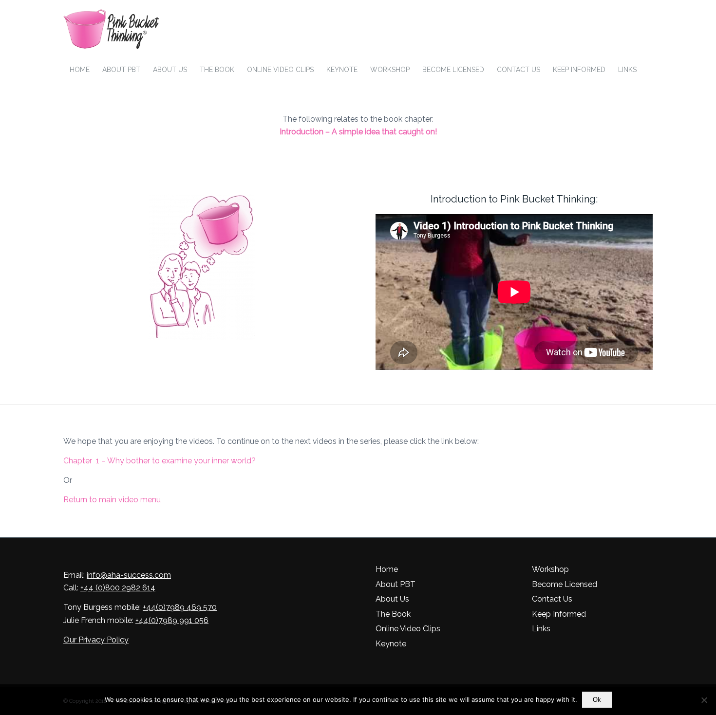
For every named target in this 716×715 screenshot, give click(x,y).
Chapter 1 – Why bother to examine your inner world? (159, 460)
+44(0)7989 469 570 (180, 607)
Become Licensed (564, 584)
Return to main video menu (112, 499)
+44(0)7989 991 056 (171, 620)
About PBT (395, 584)
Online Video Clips (408, 628)
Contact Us (552, 599)
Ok (597, 699)
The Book (393, 614)
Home (387, 569)
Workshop (550, 569)
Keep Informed (559, 614)
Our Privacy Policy (96, 639)
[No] (704, 700)
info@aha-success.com (129, 575)
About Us (392, 599)
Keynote (391, 643)
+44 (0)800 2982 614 (117, 587)
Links (541, 628)
